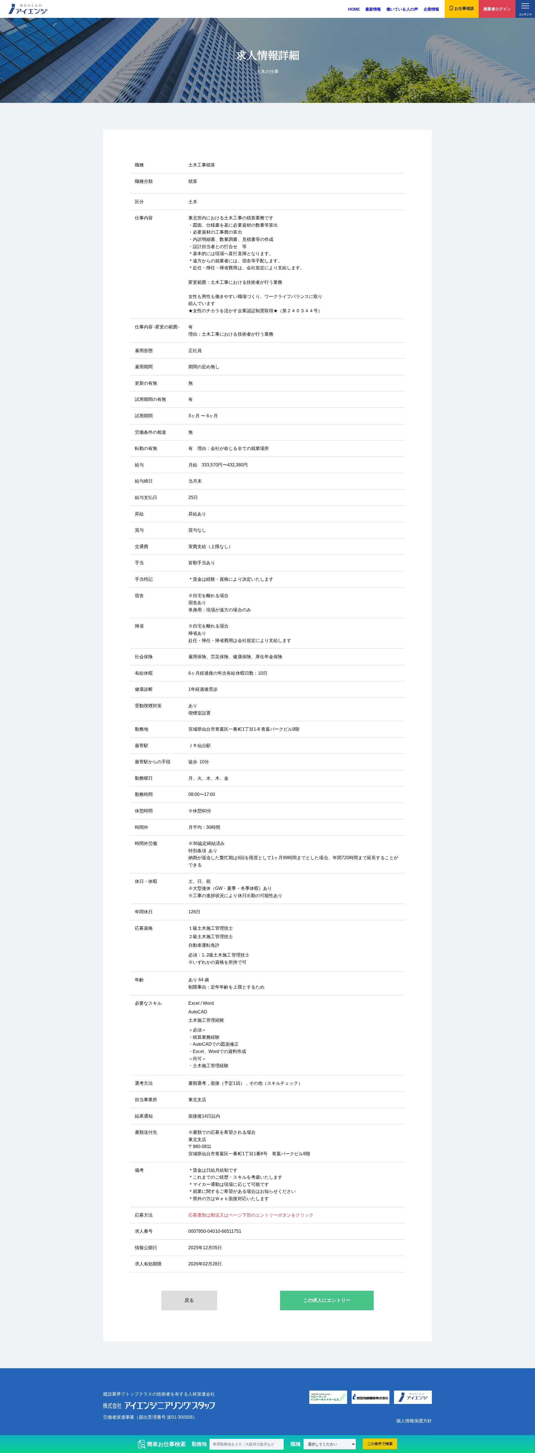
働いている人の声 (402, 9)
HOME (354, 9)
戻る (189, 1300)
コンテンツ (525, 14)
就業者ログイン (497, 9)
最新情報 (373, 9)
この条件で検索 (380, 1444)
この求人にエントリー (327, 1300)
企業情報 (431, 9)
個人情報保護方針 (414, 1420)
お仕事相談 (464, 8)
